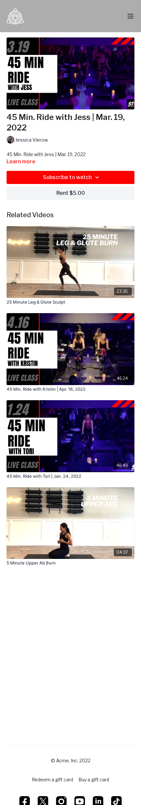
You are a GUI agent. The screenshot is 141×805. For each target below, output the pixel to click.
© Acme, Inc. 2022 (71, 760)
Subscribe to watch (67, 177)
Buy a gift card (93, 779)
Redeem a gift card (52, 779)
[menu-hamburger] (130, 16)
